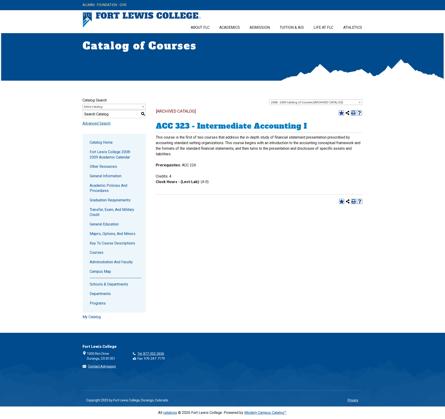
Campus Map (100, 271)
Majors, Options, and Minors (112, 234)
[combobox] (316, 102)
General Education (104, 224)
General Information (105, 176)
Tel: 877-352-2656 (150, 354)
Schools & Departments (109, 284)
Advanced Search (97, 123)
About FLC (200, 27)
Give (123, 5)
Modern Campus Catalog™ (265, 412)
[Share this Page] (347, 112)
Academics (229, 27)
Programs (98, 303)
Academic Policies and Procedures (108, 188)
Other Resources (103, 166)
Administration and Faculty (111, 262)
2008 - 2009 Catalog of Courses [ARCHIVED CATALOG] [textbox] (307, 102)
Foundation (107, 5)
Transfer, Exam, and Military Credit (112, 212)
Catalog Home (101, 142)
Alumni (89, 5)
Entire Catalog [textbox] (93, 106)
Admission (260, 27)
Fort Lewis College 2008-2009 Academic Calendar (110, 154)
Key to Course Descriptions (112, 243)
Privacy (353, 400)
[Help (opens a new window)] (359, 112)
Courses (96, 252)
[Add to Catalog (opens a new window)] (341, 112)
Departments (100, 294)
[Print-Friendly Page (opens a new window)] (353, 112)
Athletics (352, 27)
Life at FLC (323, 27)
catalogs (170, 412)
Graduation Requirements (110, 200)
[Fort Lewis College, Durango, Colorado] (142, 20)
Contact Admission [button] (102, 366)
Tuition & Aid (292, 27)
